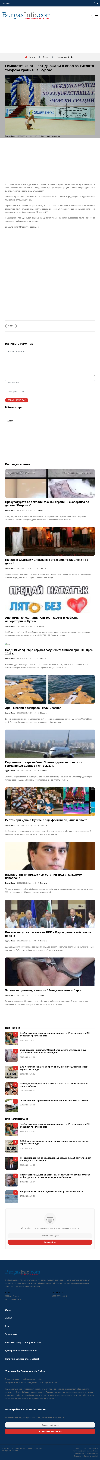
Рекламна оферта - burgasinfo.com (23, 1342)
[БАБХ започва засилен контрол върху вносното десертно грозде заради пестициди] (11, 1072)
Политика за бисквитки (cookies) (22, 1359)
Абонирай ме (50, 1242)
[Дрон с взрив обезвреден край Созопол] (50, 689)
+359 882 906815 (59, 1296)
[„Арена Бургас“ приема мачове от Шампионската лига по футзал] (11, 1105)
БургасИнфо (10, 136)
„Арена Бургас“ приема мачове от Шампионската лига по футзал (54, 1100)
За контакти (11, 1334)
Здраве (41, 626)
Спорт (43, 136)
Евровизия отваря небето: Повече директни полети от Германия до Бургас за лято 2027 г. (43, 764)
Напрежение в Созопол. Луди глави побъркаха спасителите (51, 1191)
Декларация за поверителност (21, 1351)
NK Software (13, 1451)
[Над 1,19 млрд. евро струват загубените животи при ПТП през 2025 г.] (50, 644)
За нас (8, 1318)
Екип (7, 1326)
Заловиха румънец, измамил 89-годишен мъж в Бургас (44, 990)
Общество (42, 568)
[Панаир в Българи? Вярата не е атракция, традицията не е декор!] (50, 541)
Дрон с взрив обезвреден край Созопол (33, 707)
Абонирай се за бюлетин (50, 1431)
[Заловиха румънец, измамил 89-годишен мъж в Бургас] (50, 971)
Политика (43, 883)
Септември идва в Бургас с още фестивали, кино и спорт (46, 820)
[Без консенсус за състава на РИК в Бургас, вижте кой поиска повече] (50, 914)
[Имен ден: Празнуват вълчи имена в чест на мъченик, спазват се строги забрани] (11, 1088)
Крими (40, 510)
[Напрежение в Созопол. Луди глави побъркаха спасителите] (11, 1196)
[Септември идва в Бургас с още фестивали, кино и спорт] (50, 801)
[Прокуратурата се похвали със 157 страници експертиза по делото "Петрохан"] (50, 483)
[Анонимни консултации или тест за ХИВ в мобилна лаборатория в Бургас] (50, 599)
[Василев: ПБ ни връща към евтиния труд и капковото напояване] (50, 856)
